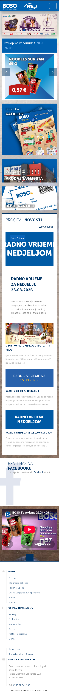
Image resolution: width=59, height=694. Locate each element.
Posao (12, 597)
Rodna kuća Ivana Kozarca (21, 654)
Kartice (12, 629)
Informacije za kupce (18, 582)
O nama (12, 578)
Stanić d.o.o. (14, 649)
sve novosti (47, 226)
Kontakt (12, 602)
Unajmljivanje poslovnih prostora (24, 592)
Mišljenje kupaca (16, 587)
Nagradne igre (15, 624)
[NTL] (30, 5)
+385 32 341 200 (21, 685)
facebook (38, 472)
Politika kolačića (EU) (18, 633)
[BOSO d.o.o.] (11, 5)
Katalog (12, 614)
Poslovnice (14, 619)
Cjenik (11, 638)
